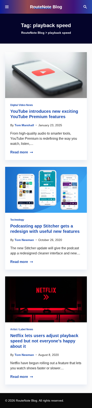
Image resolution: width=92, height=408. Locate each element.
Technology (17, 219)
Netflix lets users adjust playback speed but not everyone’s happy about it (44, 341)
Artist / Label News (21, 329)
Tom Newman (24, 240)
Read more (19, 152)
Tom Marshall (24, 125)
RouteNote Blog (46, 7)
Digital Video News (21, 105)
